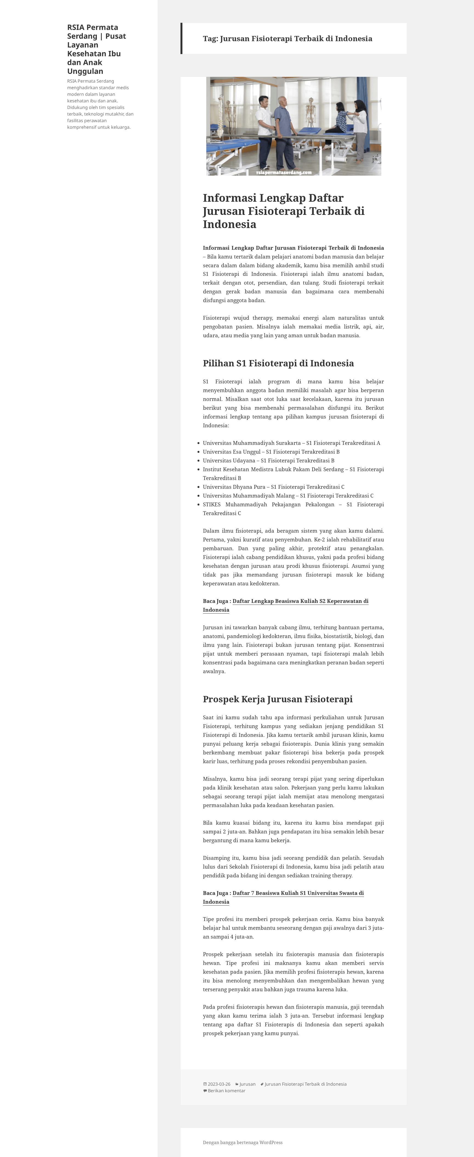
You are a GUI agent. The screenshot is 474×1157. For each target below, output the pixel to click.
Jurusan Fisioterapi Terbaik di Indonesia (306, 1084)
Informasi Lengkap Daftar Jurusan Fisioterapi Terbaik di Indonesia (284, 210)
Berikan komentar (227, 1091)
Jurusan (248, 1084)
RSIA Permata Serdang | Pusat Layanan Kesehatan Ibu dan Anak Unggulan (96, 49)
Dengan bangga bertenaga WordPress (243, 1142)
